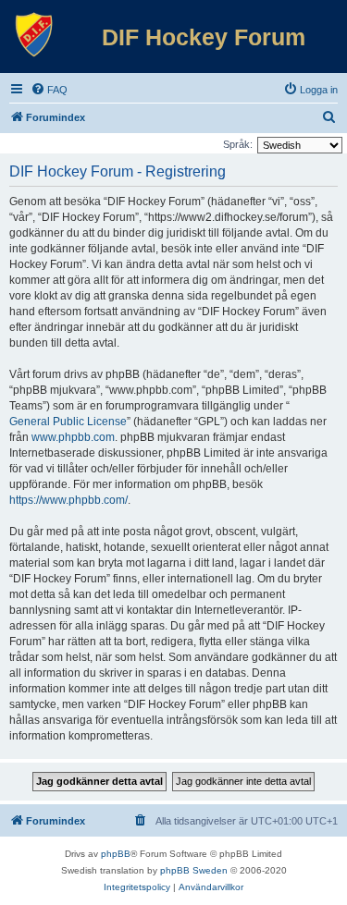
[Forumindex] (34, 35)
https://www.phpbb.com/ (68, 500)
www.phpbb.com (73, 437)
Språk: (238, 144)
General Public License (68, 421)
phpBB (115, 854)
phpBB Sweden (194, 870)
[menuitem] (49, 90)
